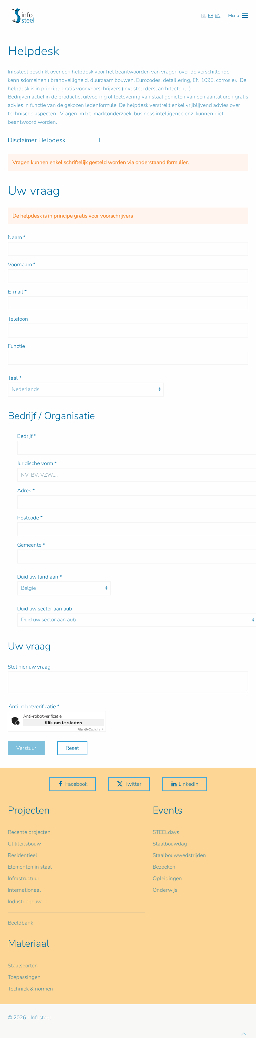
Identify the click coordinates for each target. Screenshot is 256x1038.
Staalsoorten (23, 965)
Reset (72, 748)
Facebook (76, 784)
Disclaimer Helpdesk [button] (37, 140)
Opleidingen (167, 878)
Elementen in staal (30, 866)
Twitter (133, 784)
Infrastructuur (23, 878)
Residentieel (22, 855)
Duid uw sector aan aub (44, 608)
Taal (15, 378)
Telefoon (18, 319)
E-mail (17, 291)
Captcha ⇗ (91, 729)
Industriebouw (25, 901)
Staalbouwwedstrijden (179, 855)
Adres (26, 490)
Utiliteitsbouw (24, 843)
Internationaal (24, 890)
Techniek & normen (30, 988)
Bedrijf (26, 436)
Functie (16, 346)
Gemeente (31, 545)
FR (210, 15)
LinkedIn (189, 784)
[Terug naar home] (23, 15)
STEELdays (166, 832)
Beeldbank (20, 922)
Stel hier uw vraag (29, 666)
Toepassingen (24, 977)
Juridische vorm (37, 463)
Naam (17, 237)
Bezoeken (164, 866)
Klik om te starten (63, 722)
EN (217, 15)
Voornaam (22, 264)
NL (203, 15)
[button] (238, 15)
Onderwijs (165, 890)
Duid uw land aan (39, 576)
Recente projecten (29, 832)
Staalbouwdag (170, 843)
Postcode (30, 517)
